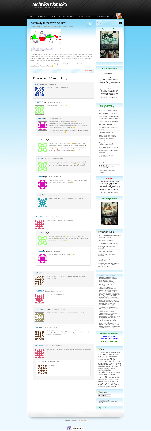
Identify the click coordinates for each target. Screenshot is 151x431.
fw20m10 (100, 356)
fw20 (112, 355)
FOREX (108, 355)
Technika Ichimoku (49, 4)
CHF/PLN (108, 352)
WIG (109, 384)
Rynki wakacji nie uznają (105, 240)
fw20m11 (105, 356)
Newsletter (109, 178)
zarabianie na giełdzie (104, 387)
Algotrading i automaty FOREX (108, 124)
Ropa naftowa (111, 374)
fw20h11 (116, 355)
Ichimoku (100, 359)
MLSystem (100, 368)
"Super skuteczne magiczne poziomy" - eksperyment (107, 143)
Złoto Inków (102, 160)
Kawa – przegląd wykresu (105, 251)
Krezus (103, 366)
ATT (99, 352)
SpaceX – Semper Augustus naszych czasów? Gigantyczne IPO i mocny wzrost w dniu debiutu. (109, 265)
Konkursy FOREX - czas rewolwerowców (106, 156)
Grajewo (114, 356)
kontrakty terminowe (50, 26)
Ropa (104, 374)
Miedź (118, 366)
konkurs (117, 361)
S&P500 (103, 377)
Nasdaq (106, 368)
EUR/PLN (102, 355)
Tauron (105, 381)
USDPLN (102, 383)
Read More (88, 70)
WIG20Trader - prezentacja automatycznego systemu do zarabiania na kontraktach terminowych (107, 137)
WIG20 (115, 383)
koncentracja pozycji (106, 361)
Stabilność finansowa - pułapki (108, 110)
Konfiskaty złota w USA (106, 132)
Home (32, 16)
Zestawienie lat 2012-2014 (109, 333)
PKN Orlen (112, 372)
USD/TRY (116, 381)
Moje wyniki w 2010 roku (109, 341)
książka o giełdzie (111, 366)
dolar (118, 352)
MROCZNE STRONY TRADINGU (109, 113)
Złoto (113, 386)
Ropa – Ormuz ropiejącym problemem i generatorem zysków (109, 236)
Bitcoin (102, 352)
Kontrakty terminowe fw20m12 (49, 23)
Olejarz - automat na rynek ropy (108, 121)
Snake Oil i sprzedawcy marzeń (108, 147)
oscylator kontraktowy (105, 371)
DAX (114, 352)
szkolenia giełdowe (108, 380)
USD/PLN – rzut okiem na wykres (108, 243)
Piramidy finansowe (105, 163)
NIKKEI (110, 368)
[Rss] (118, 4)
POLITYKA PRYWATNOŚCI (109, 192)
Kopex (99, 366)
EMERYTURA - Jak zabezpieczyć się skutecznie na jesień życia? (109, 117)
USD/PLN (110, 381)
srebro (111, 377)
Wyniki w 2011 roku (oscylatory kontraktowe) (109, 337)
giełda (110, 356)
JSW (112, 358)
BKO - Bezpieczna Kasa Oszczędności (106, 166)
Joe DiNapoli (106, 359)
